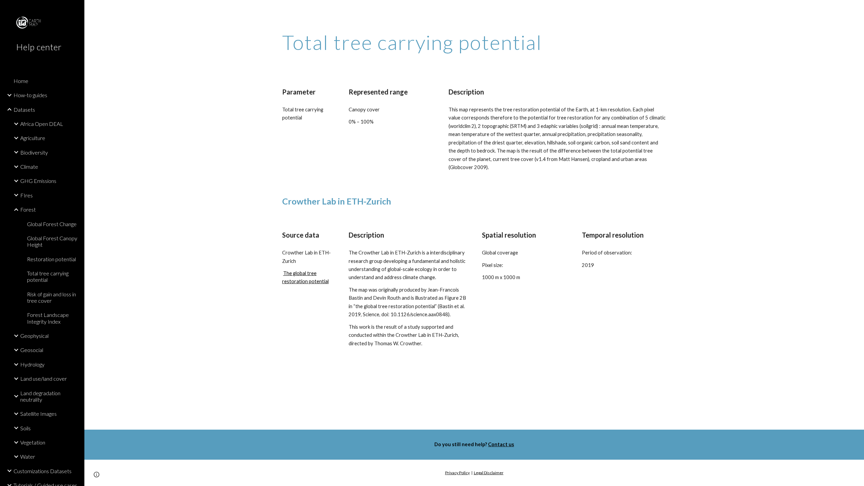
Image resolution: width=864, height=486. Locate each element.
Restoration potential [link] (51, 259)
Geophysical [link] (34, 335)
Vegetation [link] (32, 442)
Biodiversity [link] (34, 152)
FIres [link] (26, 195)
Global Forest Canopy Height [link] (52, 241)
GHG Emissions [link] (38, 181)
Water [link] (27, 456)
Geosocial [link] (31, 350)
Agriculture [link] (32, 138)
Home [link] (21, 81)
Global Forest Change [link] (52, 224)
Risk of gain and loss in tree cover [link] (51, 297)
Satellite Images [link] (38, 413)
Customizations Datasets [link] (43, 471)
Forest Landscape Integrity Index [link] (48, 318)
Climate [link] (29, 166)
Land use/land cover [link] (43, 378)
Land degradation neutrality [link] (40, 396)
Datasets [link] (24, 109)
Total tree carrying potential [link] (48, 276)
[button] (856, 9)
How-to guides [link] (30, 95)
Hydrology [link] (32, 364)
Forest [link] (28, 209)
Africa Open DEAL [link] (41, 123)
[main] (440, 42)
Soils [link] (25, 428)
